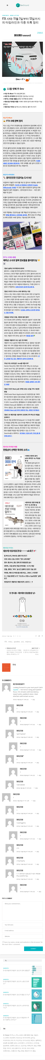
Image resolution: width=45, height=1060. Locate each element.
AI (3, 1035)
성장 (15, 1043)
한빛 (22, 1051)
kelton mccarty (18, 684)
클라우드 (18, 1048)
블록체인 (38, 1040)
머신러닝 (19, 1040)
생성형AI (10, 1043)
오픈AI (12, 1045)
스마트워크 (29, 1043)
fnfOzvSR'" (20, 756)
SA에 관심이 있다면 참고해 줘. (24, 287)
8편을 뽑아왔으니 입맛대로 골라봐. (16, 215)
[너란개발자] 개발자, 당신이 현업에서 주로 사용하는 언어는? (16, 1018)
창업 (35, 1045)
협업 (34, 1051)
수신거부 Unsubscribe (22, 627)
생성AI (5, 1043)
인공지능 (24, 1045)
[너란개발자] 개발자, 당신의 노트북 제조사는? (16, 1006)
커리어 (9, 1048)
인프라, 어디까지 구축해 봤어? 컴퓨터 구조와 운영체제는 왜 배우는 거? (14, 652)
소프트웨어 (21, 1043)
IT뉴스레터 (19, 1035)
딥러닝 (33, 1037)
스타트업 (36, 1043)
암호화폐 (6, 1045)
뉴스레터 (6, 1037)
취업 (4, 1048)
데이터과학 (26, 1037)
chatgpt (7, 1035)
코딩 (13, 1048)
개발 (31, 1035)
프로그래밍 (30, 1048)
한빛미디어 (28, 1051)
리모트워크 (6, 1040)
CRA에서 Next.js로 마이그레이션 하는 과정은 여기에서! (21, 410)
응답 (34, 699)
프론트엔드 (6, 1051)
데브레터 (12, 1037)
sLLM (28, 1035)
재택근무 (30, 1045)
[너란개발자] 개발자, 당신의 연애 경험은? (16, 970)
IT (10, 1035)
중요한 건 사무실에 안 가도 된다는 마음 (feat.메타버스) (30, 652)
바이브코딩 (26, 1040)
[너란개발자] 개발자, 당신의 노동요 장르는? (16, 982)
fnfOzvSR (20, 705)
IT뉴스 (14, 1035)
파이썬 (24, 1048)
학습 (19, 1051)
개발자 (36, 1035)
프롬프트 (14, 1051)
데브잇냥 (19, 1037)
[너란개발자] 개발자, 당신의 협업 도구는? (16, 994)
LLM (25, 1035)
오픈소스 (17, 1045)
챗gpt (39, 1045)
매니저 (13, 1040)
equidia (15, 690)
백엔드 (33, 1040)
